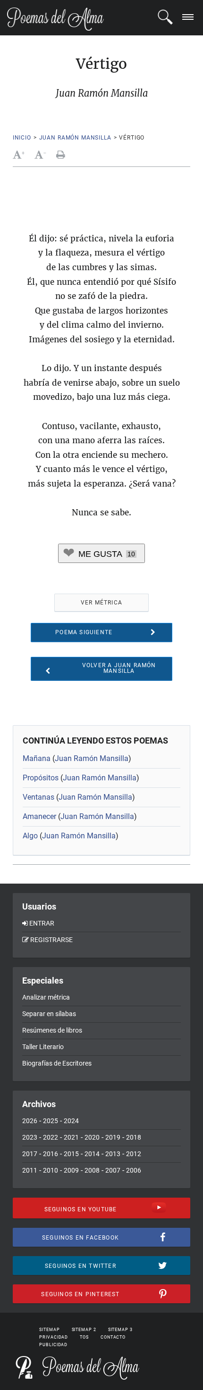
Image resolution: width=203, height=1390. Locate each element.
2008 (92, 1170)
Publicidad (53, 1344)
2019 (112, 1137)
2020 (92, 1137)
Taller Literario (43, 1046)
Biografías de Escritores (57, 1063)
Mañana (37, 758)
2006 (133, 1170)
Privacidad (53, 1337)
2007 (112, 1170)
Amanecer (39, 816)
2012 (133, 1153)
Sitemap (49, 1329)
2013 (112, 1153)
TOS (84, 1337)
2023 (29, 1137)
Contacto (113, 1337)
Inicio (22, 137)
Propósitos (41, 777)
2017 (29, 1153)
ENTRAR (41, 923)
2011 (29, 1170)
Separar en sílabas (49, 1013)
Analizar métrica (46, 997)
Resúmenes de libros (52, 1030)
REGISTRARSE (51, 939)
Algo (30, 835)
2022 (50, 1137)
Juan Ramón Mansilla (75, 137)
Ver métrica (101, 602)
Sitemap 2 (84, 1329)
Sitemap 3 (120, 1329)
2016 (50, 1153)
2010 (50, 1170)
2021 (71, 1137)
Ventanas (38, 797)
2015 (71, 1153)
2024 (71, 1120)
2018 (133, 1137)
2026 (29, 1120)
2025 (50, 1120)
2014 (92, 1153)
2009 (71, 1170)
